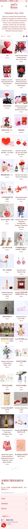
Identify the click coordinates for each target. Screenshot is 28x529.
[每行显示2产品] (26, 36)
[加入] (25, 492)
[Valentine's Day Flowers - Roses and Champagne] (21, 166)
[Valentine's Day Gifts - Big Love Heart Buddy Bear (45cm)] (21, 142)
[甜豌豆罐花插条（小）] (7, 166)
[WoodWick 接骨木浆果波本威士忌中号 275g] (21, 283)
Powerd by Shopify (6, 524)
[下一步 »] (18, 468)
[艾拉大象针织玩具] (7, 239)
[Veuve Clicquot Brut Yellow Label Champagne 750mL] (7, 421)
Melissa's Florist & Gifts (9, 522)
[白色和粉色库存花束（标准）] (7, 188)
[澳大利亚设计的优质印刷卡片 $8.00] (21, 446)
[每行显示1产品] (23, 36)
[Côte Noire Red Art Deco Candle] (21, 399)
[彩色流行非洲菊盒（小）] (21, 352)
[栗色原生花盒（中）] (7, 121)
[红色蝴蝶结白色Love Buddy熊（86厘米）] (21, 239)
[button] (5, 341)
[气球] (7, 46)
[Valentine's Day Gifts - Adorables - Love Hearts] (7, 142)
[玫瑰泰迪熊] (21, 121)
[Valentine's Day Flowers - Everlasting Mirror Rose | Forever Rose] (21, 46)
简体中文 (5, 516)
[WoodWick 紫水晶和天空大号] (7, 399)
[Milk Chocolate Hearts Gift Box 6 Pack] (21, 188)
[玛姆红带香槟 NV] (7, 308)
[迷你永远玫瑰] (7, 97)
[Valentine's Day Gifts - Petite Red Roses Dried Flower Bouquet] (7, 71)
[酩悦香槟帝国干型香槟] (7, 330)
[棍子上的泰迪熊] (7, 261)
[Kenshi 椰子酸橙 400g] (21, 330)
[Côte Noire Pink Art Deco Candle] (21, 308)
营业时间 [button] (4, 509)
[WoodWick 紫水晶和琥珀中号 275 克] (21, 421)
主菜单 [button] (3, 499)
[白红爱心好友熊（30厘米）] (7, 211)
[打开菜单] (3, 6)
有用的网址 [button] (4, 504)
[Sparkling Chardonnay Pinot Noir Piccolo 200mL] (7, 283)
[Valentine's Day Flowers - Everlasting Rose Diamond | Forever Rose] (21, 97)
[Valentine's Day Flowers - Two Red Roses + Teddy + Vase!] (7, 352)
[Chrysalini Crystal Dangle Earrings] (21, 261)
